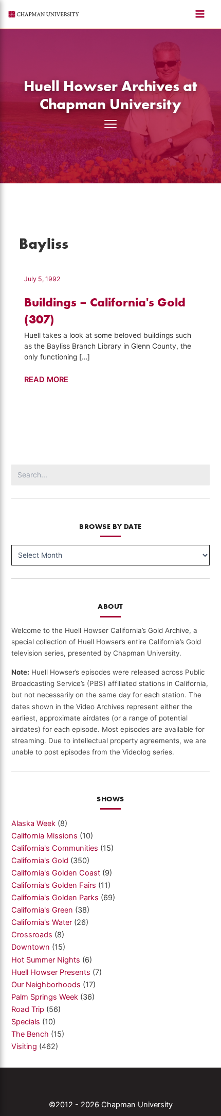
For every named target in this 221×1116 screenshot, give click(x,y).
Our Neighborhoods (46, 984)
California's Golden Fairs (53, 885)
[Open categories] (110, 124)
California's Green (42, 910)
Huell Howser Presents (50, 972)
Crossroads (31, 934)
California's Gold (39, 860)
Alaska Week (33, 823)
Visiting (24, 1046)
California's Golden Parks (55, 897)
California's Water (41, 922)
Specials (25, 1021)
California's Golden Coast (55, 873)
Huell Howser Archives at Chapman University (110, 94)
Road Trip (27, 1009)
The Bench (30, 1034)
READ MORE (46, 380)
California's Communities (54, 848)
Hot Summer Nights (45, 960)
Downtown (30, 947)
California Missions (44, 835)
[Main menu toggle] (200, 14)
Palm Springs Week (44, 997)
